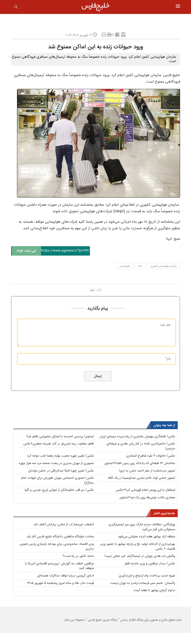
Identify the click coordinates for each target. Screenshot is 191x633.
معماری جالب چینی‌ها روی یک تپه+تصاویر (147, 497)
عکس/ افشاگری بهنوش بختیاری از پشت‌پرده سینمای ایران (137, 436)
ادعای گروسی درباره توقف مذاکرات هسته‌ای (65, 575)
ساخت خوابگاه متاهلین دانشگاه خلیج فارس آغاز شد (60, 536)
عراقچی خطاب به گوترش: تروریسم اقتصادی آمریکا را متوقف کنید (59, 566)
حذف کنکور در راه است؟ (78, 556)
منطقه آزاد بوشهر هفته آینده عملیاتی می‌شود (146, 536)
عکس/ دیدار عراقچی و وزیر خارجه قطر (150, 563)
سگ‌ (140, 266)
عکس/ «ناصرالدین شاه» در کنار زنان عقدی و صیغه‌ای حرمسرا (140, 446)
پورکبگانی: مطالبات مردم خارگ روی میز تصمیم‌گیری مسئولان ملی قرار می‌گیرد (142, 527)
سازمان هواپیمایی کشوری (163, 266)
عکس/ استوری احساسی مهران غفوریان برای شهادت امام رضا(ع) (57, 480)
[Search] (16, 7)
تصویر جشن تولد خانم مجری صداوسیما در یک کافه (141, 477)
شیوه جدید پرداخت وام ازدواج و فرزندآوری (147, 575)
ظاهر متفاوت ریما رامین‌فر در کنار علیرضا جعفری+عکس (58, 443)
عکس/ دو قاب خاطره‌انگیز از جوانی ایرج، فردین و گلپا (59, 489)
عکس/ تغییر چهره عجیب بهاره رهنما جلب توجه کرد (60, 455)
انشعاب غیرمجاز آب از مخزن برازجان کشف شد (64, 524)
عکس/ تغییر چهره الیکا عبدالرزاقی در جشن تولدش (61, 470)
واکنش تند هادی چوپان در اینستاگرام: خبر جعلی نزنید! (140, 556)
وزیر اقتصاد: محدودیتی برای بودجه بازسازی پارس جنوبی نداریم (57, 546)
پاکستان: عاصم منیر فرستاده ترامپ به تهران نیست (142, 583)
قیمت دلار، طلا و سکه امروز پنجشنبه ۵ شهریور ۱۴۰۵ (60, 583)
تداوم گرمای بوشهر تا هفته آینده (154, 590)
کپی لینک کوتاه (26, 250)
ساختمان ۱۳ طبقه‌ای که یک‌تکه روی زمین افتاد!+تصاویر (139, 463)
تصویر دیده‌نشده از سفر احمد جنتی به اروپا (147, 470)
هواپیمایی (124, 266)
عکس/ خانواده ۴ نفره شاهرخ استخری (150, 455)
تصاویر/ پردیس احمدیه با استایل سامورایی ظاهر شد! (60, 436)
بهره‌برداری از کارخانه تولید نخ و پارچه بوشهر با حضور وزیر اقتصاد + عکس (137, 546)
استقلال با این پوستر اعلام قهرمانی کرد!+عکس (145, 489)
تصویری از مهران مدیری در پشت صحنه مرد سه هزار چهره (56, 463)
